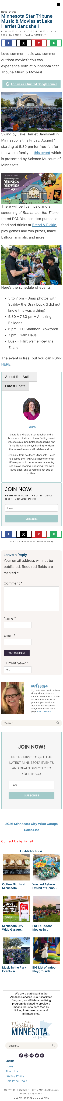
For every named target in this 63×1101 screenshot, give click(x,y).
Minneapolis (45, 541)
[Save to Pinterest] (39, 42)
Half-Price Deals (16, 1081)
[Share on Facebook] (8, 42)
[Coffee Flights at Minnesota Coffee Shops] (16, 868)
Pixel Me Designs (38, 1097)
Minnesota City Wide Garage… (12, 927)
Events (31, 541)
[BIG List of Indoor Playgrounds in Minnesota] (46, 951)
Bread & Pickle (44, 225)
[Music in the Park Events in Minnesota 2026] (16, 951)
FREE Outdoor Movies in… (42, 927)
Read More (44, 711)
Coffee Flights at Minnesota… (13, 886)
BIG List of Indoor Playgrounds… (44, 969)
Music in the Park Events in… (14, 969)
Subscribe (32, 518)
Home (4, 11)
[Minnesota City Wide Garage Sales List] (16, 909)
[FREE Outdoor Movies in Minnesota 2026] (46, 909)
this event (42, 153)
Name (10, 618)
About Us (11, 1071)
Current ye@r (16, 663)
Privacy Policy (14, 1076)
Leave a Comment (34, 35)
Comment (13, 583)
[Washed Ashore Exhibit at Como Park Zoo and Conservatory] (46, 868)
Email (9, 635)
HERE (5, 364)
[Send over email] (54, 42)
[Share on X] (23, 42)
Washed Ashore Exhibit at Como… (44, 886)
